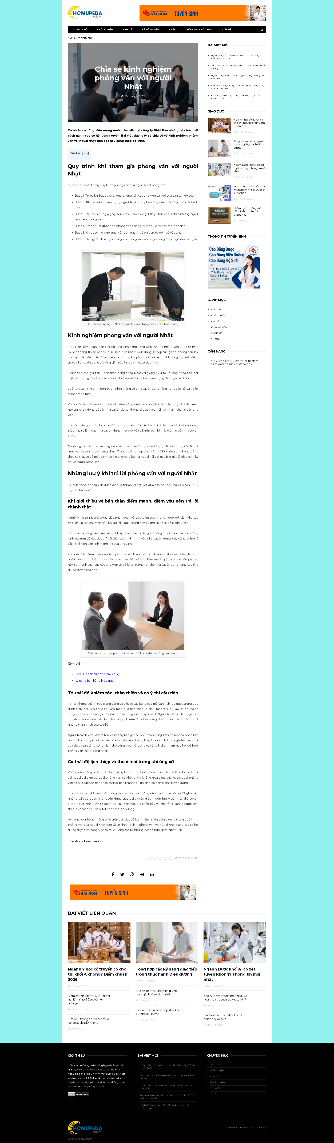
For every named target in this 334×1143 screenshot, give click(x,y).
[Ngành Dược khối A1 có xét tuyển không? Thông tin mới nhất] (219, 169)
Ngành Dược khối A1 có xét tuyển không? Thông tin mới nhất (249, 168)
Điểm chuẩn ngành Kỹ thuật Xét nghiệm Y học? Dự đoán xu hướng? (249, 189)
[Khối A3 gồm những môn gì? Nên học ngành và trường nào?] (219, 215)
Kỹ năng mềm (150, 29)
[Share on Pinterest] (142, 874)
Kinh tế (127, 29)
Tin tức (215, 339)
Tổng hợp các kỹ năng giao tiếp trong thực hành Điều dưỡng (249, 144)
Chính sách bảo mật (199, 29)
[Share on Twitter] (122, 874)
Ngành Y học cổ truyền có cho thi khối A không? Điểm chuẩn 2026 (249, 123)
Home (71, 37)
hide (85, 153)
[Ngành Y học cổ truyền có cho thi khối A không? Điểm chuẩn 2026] (219, 126)
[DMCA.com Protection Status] (78, 1094)
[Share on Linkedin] (152, 874)
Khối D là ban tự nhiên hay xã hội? (98, 674)
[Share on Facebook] (113, 874)
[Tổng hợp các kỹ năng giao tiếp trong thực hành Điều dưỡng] (219, 148)
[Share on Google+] (132, 874)
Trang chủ (80, 29)
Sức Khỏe (216, 333)
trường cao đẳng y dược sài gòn (231, 364)
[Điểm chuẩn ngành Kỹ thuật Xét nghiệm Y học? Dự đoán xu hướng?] (219, 193)
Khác (172, 29)
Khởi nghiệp (105, 29)
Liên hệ (227, 29)
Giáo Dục (216, 309)
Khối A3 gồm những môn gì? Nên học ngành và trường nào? (248, 211)
